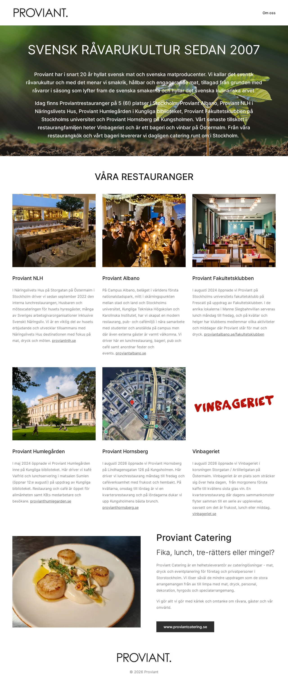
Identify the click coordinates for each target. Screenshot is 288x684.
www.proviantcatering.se (185, 627)
